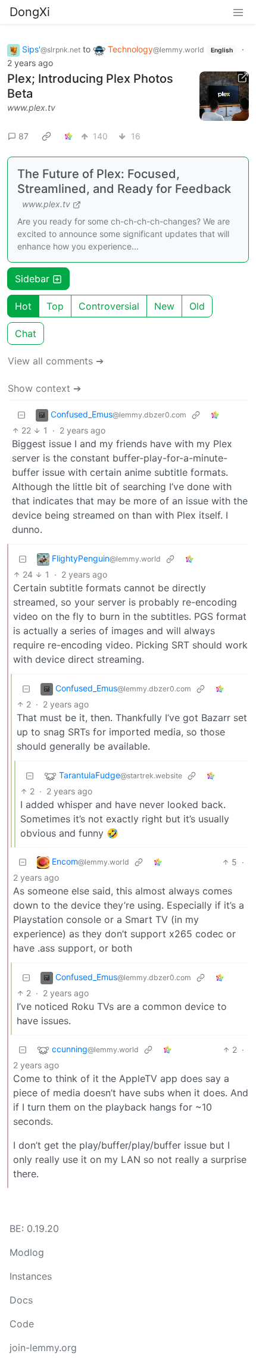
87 (23, 136)
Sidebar (32, 279)
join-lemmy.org (43, 1348)
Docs (21, 1300)
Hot (23, 306)
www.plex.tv (31, 107)
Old (197, 306)
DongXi (30, 12)
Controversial (109, 306)
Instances (31, 1276)
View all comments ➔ (56, 361)
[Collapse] (21, 415)
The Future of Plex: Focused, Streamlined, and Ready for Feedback (124, 181)
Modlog (27, 1252)
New (164, 306)
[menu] (238, 12)
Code (22, 1324)
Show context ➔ (44, 388)
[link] (46, 135)
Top (55, 306)
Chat (25, 333)
